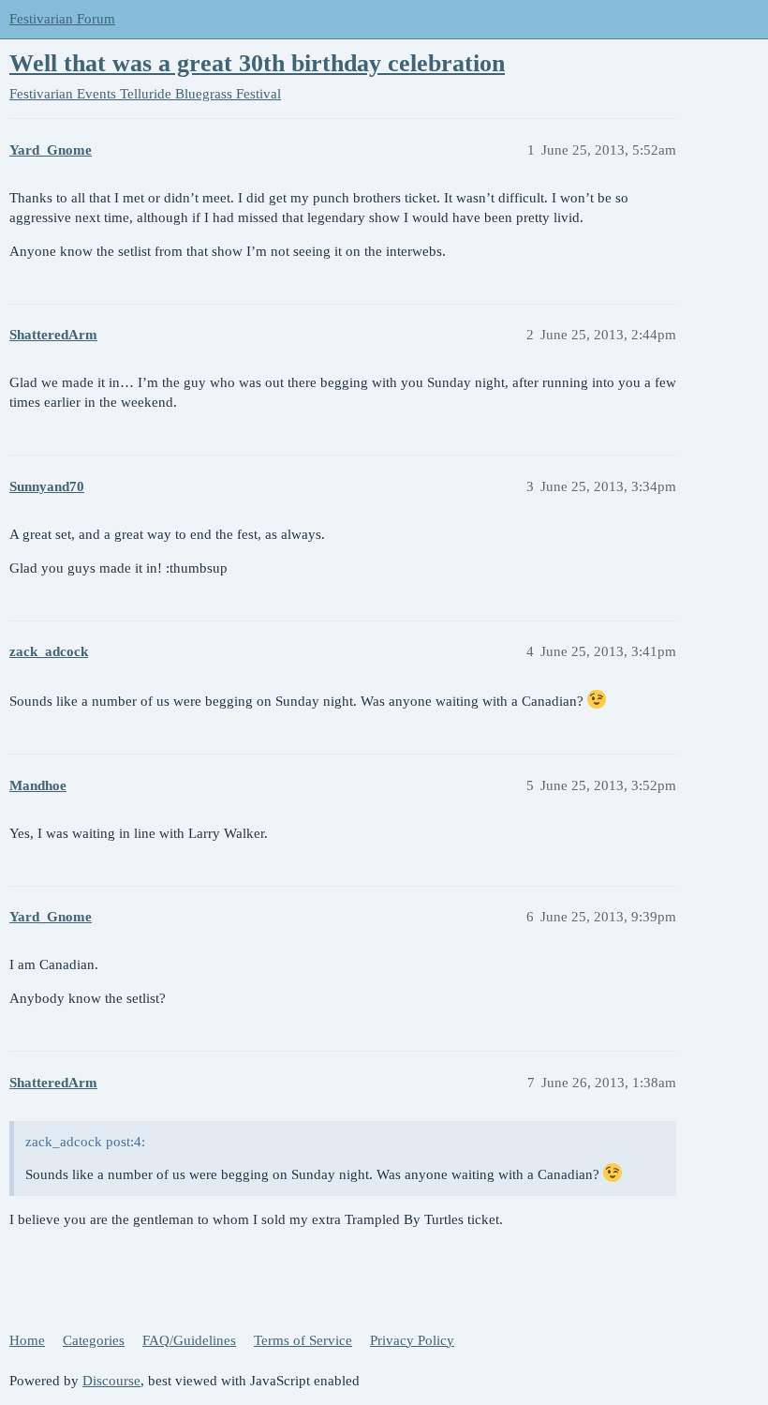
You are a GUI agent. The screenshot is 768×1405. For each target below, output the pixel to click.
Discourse (111, 1380)
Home (27, 1340)
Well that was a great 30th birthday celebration (257, 63)
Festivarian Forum (62, 18)
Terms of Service (303, 1340)
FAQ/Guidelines (189, 1340)
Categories (94, 1340)
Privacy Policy (412, 1340)
